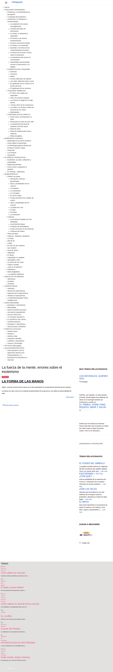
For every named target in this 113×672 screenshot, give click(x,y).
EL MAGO (84, 502)
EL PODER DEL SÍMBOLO (92, 463)
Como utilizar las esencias (13, 573)
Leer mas (104, 471)
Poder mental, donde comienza (15, 657)
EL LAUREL (6, 616)
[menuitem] (7, 7)
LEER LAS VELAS (88, 489)
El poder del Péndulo (10, 629)
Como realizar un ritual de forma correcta (20, 604)
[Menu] (6, 2)
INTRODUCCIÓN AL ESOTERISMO (18, 642)
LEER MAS (69, 397)
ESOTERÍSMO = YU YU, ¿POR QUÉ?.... (91, 474)
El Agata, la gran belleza (12, 587)
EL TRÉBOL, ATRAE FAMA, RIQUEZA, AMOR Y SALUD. (92, 405)
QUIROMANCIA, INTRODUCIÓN (91, 443)
